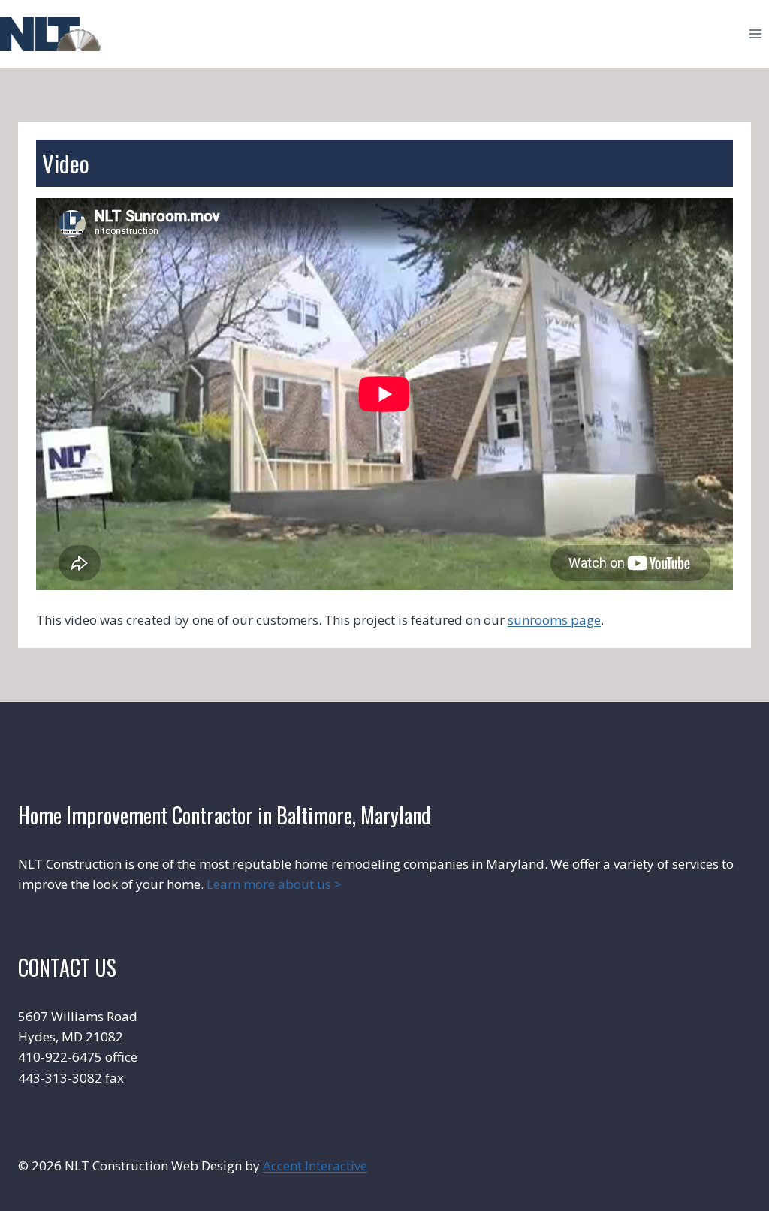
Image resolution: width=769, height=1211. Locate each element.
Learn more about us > (274, 884)
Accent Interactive (315, 1165)
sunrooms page (554, 619)
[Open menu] (755, 33)
